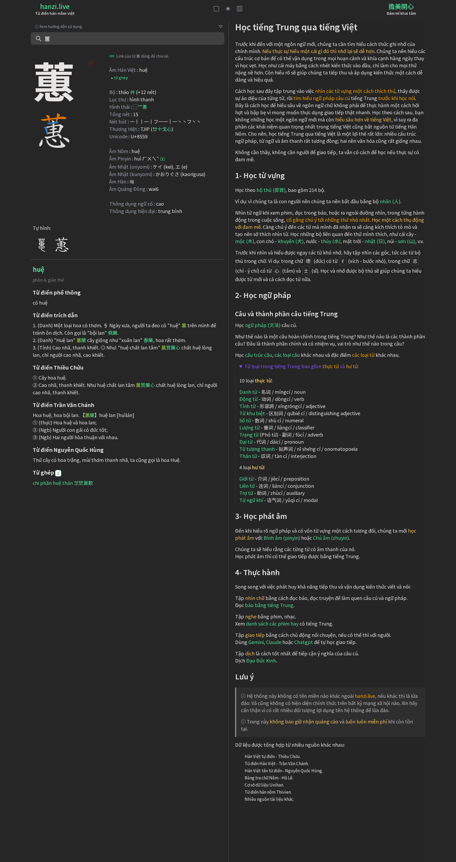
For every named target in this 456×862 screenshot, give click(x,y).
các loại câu (287, 354)
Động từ (248, 398)
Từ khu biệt (252, 413)
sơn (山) (406, 241)
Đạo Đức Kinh (261, 660)
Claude (273, 641)
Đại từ (246, 441)
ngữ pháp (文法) (263, 324)
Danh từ (248, 391)
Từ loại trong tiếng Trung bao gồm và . (301, 366)
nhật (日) (375, 241)
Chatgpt (303, 641)
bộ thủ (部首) (271, 189)
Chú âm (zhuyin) (331, 537)
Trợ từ (246, 492)
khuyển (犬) (290, 241)
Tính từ (247, 405)
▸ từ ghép (119, 77)
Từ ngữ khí (251, 499)
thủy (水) (330, 241)
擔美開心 (401, 6)
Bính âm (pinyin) (282, 537)
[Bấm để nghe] (162, 159)
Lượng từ (249, 427)
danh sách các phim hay (272, 623)
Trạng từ (249, 434)
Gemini (256, 641)
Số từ (245, 420)
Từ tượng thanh (257, 448)
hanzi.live (55, 6)
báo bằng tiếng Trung (269, 604)
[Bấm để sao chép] (112, 56)
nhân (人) (390, 201)
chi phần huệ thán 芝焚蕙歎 (63, 482)
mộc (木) (244, 241)
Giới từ (246, 478)
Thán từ (248, 455)
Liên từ (247, 485)
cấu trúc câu (258, 354)
